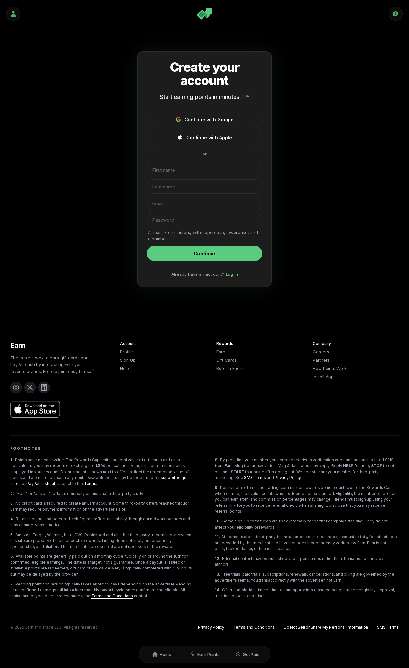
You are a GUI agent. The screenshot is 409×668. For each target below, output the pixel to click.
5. (12, 534)
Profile (126, 351)
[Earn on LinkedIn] (44, 387)
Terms (90, 483)
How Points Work (330, 368)
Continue (204, 253)
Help (124, 368)
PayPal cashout (41, 483)
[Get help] (396, 14)
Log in (232, 274)
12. (217, 558)
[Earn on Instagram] (16, 387)
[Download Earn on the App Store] (35, 409)
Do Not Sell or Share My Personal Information (326, 627)
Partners (321, 359)
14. (217, 589)
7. (12, 584)
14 (247, 96)
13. (217, 574)
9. (217, 487)
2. (12, 493)
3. (12, 503)
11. (217, 536)
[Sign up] (13, 14)
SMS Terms (255, 477)
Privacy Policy (288, 477)
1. (11, 459)
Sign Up (127, 359)
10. (218, 521)
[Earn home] (204, 14)
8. (217, 459)
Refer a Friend (230, 368)
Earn (18, 345)
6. (12, 556)
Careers (321, 351)
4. (12, 518)
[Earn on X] (30, 387)
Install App (323, 376)
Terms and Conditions (112, 595)
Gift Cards (226, 359)
